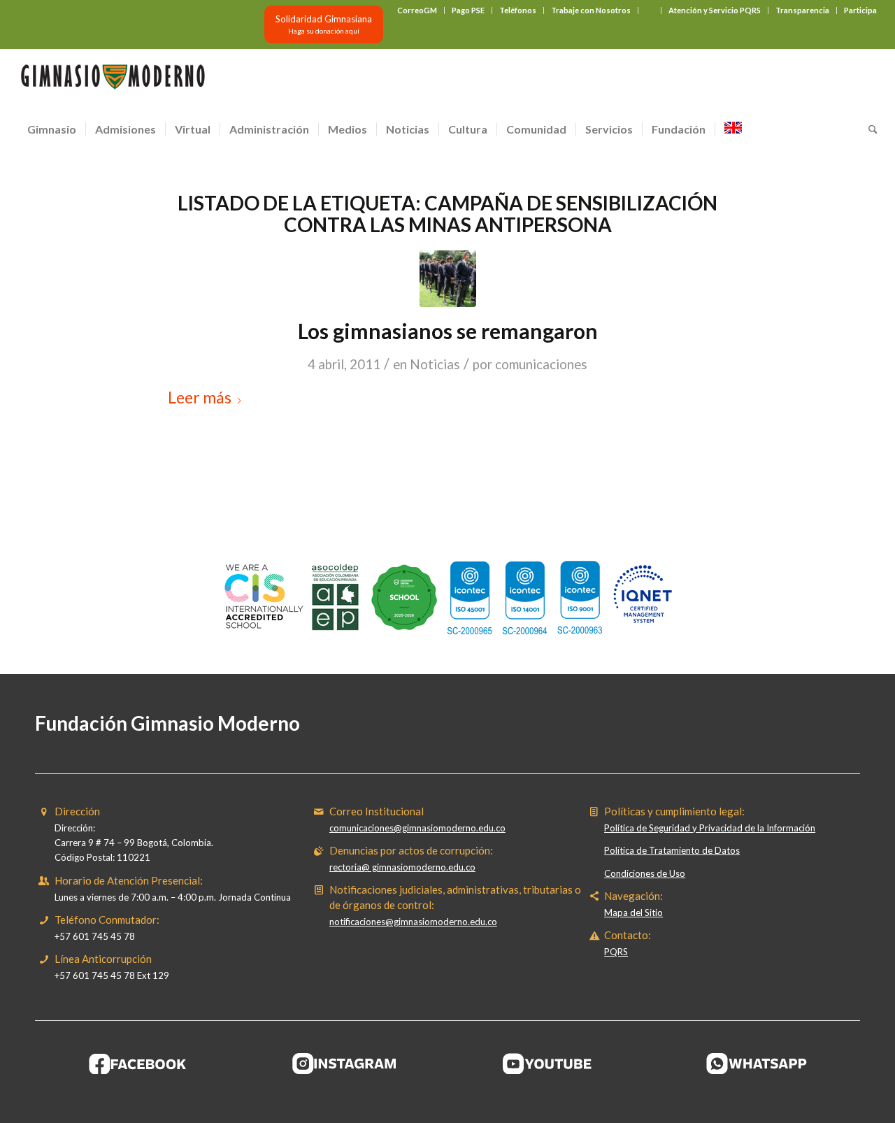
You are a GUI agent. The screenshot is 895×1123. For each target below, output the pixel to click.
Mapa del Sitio (633, 912)
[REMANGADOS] (448, 278)
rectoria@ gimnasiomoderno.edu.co (402, 867)
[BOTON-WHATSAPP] (757, 1063)
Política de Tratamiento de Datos (672, 850)
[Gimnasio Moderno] (112, 80)
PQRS (616, 951)
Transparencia (802, 10)
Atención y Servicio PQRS (714, 10)
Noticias (435, 364)
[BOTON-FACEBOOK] (138, 1063)
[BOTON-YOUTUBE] (551, 1063)
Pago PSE (468, 10)
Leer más (199, 397)
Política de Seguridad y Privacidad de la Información (709, 828)
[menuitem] (417, 10)
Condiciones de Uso (644, 873)
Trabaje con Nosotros (591, 10)
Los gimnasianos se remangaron (448, 330)
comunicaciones (541, 364)
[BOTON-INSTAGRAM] (344, 1063)
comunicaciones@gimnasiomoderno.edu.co (417, 828)
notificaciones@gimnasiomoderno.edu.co (413, 921)
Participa (860, 10)
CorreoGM (417, 10)
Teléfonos (517, 10)
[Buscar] (868, 129)
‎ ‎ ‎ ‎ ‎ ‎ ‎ (649, 10)
